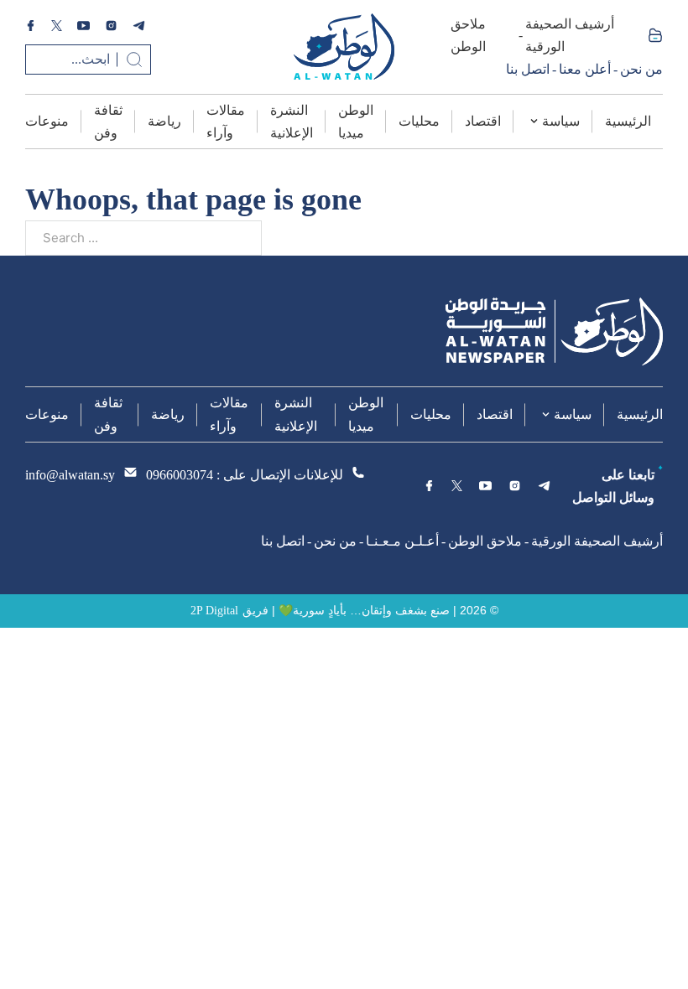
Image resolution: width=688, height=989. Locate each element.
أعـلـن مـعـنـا (402, 541)
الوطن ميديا (355, 121)
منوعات (47, 121)
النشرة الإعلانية (291, 121)
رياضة (164, 121)
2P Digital (214, 610)
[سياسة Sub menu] (534, 121)
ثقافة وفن (108, 121)
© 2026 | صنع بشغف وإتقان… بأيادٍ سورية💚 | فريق (370, 610)
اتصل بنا (528, 69)
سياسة (561, 121)
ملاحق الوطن (468, 35)
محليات (419, 121)
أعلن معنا (585, 69)
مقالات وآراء (225, 121)
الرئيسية (628, 121)
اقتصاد (483, 121)
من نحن (641, 69)
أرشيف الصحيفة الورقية (569, 35)
